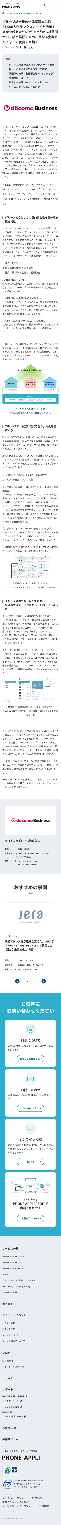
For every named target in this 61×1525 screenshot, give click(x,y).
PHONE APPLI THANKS (13, 1268)
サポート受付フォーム (12, 1416)
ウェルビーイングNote (13, 1366)
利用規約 (37, 1497)
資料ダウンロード (30, 1218)
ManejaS (6, 1274)
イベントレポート (10, 1334)
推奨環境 (44, 1506)
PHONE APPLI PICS (11, 1292)
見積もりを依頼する (30, 1058)
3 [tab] (33, 981)
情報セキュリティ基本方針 (16, 1502)
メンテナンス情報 (10, 1406)
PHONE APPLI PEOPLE (13, 1256)
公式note (6, 1360)
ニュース (7, 1378)
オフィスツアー (9, 1328)
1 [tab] (27, 981)
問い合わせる (30, 1108)
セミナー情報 (8, 1323)
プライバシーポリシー (14, 1497)
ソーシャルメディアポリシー (17, 1506)
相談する (30, 1161)
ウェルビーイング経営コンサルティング (21, 1280)
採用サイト (9, 1439)
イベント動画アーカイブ (13, 1340)
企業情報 (7, 1428)
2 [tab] (30, 981)
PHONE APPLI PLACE (12, 1262)
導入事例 (10, 13)
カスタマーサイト (10, 1400)
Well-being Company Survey (16, 1286)
